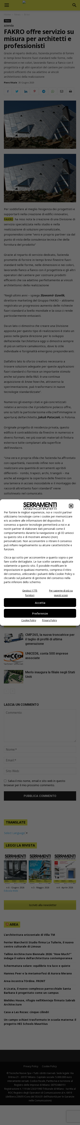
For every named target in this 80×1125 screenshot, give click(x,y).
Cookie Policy (28, 620)
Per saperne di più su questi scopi (61, 593)
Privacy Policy (49, 620)
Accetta (40, 603)
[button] (71, 506)
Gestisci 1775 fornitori (29, 593)
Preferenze (40, 613)
